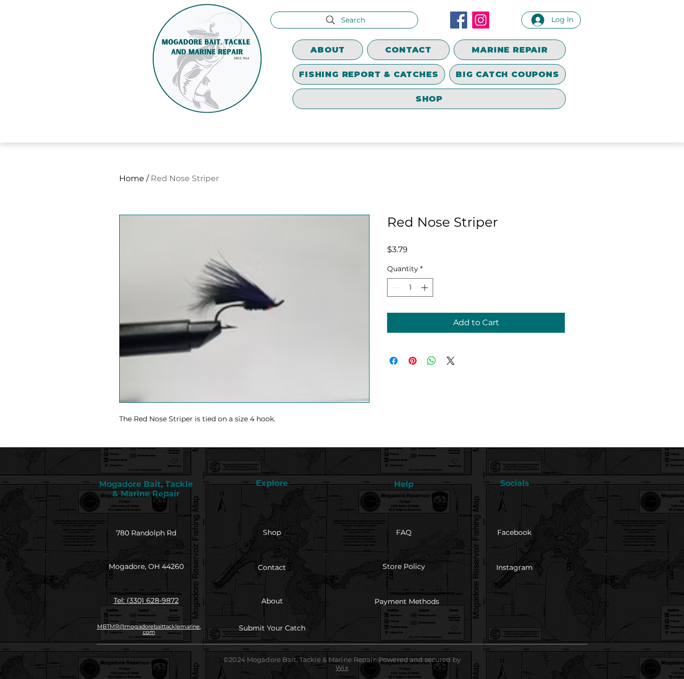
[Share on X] (451, 361)
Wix (341, 667)
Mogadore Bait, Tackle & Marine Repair (146, 488)
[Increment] (425, 287)
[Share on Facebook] (394, 361)
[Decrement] (395, 287)
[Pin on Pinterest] (413, 361)
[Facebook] (458, 20)
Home (131, 178)
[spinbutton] (410, 287)
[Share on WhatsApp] (432, 361)
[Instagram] (480, 20)
